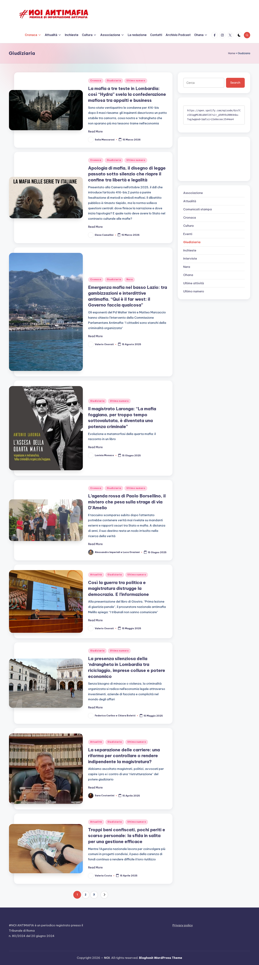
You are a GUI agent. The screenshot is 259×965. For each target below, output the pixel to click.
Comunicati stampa (197, 209)
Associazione (193, 193)
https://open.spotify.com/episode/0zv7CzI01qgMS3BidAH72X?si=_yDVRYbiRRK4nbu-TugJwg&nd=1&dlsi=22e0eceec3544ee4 (214, 115)
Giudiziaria (114, 80)
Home (231, 53)
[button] (104, 895)
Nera (130, 279)
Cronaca (95, 80)
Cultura (188, 226)
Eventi (187, 234)
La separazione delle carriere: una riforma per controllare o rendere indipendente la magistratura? (124, 755)
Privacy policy (182, 925)
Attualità (96, 574)
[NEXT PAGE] (104, 895)
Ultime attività (193, 283)
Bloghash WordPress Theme (160, 958)
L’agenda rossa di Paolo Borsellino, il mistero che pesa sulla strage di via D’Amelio (127, 501)
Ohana (188, 275)
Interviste (190, 259)
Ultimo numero (136, 80)
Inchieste (189, 250)
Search (235, 83)
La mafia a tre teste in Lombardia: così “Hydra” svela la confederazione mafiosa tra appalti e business (127, 94)
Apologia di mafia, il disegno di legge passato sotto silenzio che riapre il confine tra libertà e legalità (127, 173)
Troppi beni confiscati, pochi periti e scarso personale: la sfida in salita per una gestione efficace (126, 835)
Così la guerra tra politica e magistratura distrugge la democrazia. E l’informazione (118, 588)
